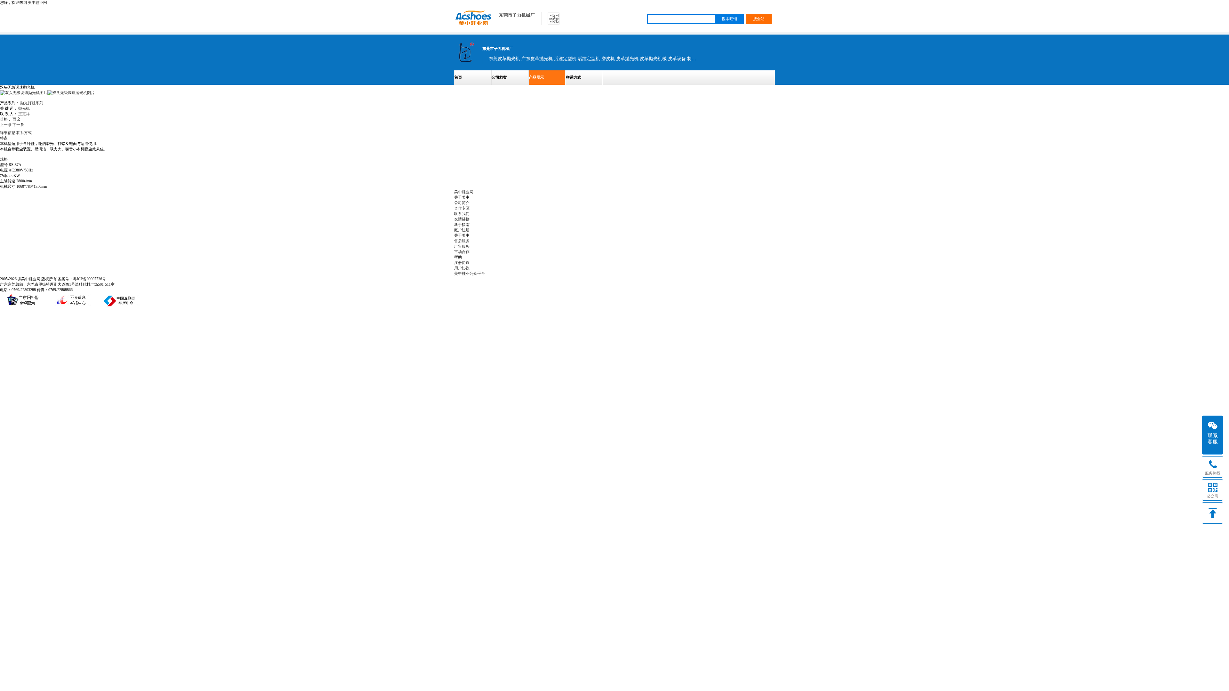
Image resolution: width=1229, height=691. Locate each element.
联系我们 (462, 213)
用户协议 (462, 268)
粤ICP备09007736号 (89, 279)
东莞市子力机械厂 (517, 15)
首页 (458, 77)
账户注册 (462, 230)
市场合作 (462, 252)
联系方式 (573, 77)
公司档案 (499, 77)
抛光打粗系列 (31, 103)
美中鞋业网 (37, 2)
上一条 (6, 125)
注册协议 (462, 262)
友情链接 (462, 219)
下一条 (18, 125)
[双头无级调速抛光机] (71, 93)
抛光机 (24, 108)
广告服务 (462, 246)
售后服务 (462, 241)
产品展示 (536, 77)
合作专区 (462, 208)
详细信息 (7, 133)
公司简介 (462, 203)
